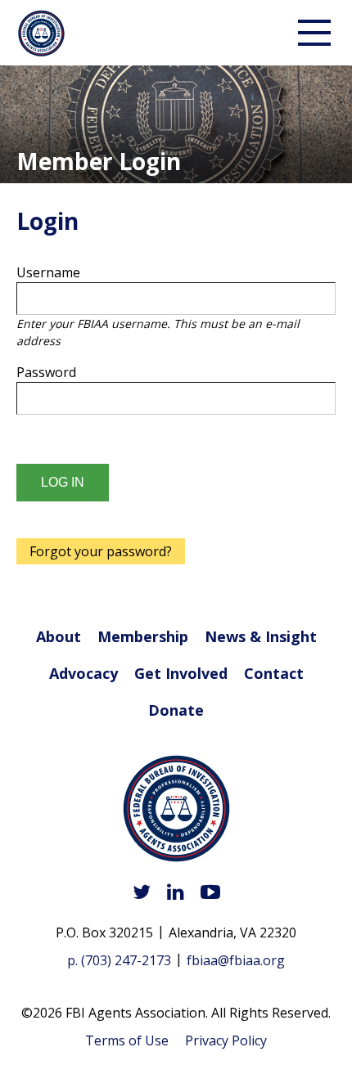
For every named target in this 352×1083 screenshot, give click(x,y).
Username (48, 272)
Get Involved (181, 673)
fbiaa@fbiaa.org (236, 960)
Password (46, 372)
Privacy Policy (226, 1040)
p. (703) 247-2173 (119, 960)
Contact (274, 673)
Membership (142, 636)
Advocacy (83, 673)
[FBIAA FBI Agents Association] (176, 811)
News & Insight (261, 636)
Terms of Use (127, 1040)
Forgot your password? (100, 551)
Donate (176, 710)
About (58, 636)
